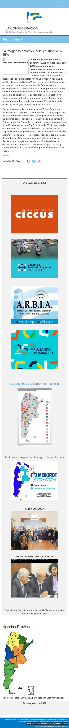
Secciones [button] (12, 39)
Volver (5, 155)
